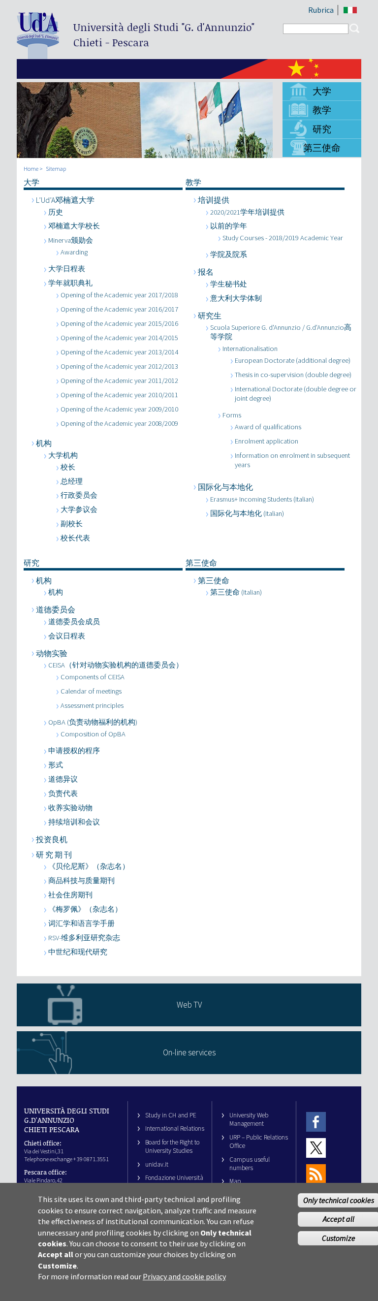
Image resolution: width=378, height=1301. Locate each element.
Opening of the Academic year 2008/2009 (119, 423)
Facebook (316, 1121)
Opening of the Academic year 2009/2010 (119, 409)
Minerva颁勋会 (70, 240)
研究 (322, 129)
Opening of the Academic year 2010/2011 (119, 394)
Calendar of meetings (91, 691)
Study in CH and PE (170, 1115)
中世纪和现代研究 (77, 952)
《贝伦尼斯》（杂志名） (88, 866)
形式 (55, 765)
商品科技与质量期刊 (81, 880)
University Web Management (248, 1119)
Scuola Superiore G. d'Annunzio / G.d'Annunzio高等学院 (280, 332)
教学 (322, 110)
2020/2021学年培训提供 (247, 212)
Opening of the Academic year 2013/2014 (119, 352)
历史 (55, 212)
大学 (322, 91)
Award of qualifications (268, 426)
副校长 (72, 523)
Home (31, 168)
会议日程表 (66, 636)
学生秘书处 (228, 284)
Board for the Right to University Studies (172, 1146)
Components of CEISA (93, 676)
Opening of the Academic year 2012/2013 (119, 366)
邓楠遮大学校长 (74, 226)
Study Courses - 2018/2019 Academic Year (282, 237)
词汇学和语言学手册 (81, 923)
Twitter (316, 1147)
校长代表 (75, 538)
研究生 (209, 315)
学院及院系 (228, 254)
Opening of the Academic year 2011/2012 (119, 380)
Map (235, 1181)
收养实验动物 (70, 807)
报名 (206, 272)
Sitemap (56, 168)
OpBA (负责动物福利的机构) (92, 722)
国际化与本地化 (225, 487)
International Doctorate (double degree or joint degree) (295, 393)
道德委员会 (55, 609)
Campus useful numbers (249, 1163)
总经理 (72, 481)
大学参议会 (79, 509)
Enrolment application (266, 441)
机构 (44, 443)
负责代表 (63, 793)
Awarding (74, 252)
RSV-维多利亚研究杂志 (84, 937)
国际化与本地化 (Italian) (247, 513)
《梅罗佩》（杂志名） (85, 909)
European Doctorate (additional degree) (292, 360)
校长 (68, 467)
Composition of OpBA (93, 734)
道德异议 (63, 779)
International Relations (174, 1128)
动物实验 (51, 653)
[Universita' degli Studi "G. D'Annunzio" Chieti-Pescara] (38, 55)
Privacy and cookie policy (184, 1276)
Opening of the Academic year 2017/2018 (119, 294)
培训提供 (213, 200)
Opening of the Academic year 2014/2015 (119, 337)
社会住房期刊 (70, 894)
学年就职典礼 (70, 283)
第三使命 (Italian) (236, 592)
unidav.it (156, 1164)
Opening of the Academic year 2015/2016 (119, 323)
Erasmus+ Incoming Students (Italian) (262, 499)
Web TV (189, 1004)
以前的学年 (228, 226)
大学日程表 (66, 268)
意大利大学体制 (236, 298)
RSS (316, 1174)
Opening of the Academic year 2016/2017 (119, 309)
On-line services (189, 1052)
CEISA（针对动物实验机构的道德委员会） (115, 665)
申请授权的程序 (74, 750)
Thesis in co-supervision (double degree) (293, 374)
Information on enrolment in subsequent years (292, 460)
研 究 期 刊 (54, 854)
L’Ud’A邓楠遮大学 (65, 200)
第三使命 (322, 148)
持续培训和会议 (74, 822)
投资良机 (51, 839)
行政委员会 (79, 495)
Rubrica (321, 10)
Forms (231, 415)
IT (350, 10)
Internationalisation (250, 348)
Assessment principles (92, 705)
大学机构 (63, 455)
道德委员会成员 (74, 621)
